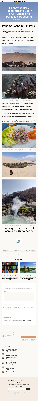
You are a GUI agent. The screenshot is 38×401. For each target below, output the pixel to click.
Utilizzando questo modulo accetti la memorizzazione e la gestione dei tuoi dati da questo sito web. (18, 308)
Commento (6, 291)
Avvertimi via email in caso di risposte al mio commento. (13, 311)
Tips (30, 275)
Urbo (13, 19)
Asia (25, 275)
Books (8, 275)
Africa (5, 275)
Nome (5, 303)
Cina (28, 275)
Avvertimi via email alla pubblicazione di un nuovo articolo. (14, 314)
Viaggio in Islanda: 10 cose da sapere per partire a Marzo (11, 368)
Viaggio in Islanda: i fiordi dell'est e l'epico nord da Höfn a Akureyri (11, 359)
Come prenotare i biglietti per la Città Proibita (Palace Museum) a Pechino (11, 363)
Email (16, 303)
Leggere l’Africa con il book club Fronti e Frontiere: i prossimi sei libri (10, 278)
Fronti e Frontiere (13, 275)
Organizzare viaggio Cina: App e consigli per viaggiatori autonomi (28, 278)
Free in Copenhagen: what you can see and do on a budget (11, 350)
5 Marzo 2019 (17, 19)
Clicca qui (9, 228)
